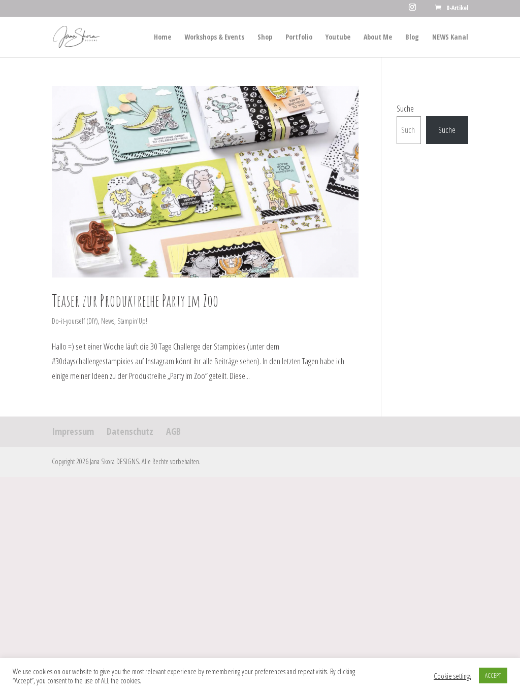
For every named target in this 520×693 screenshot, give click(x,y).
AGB (173, 431)
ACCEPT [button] (493, 675)
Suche (405, 108)
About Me (378, 37)
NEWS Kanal (450, 37)
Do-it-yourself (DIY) (75, 321)
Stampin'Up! (132, 321)
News (107, 321)
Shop (264, 37)
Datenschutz (130, 431)
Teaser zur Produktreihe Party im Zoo (135, 300)
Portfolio (298, 37)
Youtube (338, 37)
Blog (412, 37)
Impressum (73, 431)
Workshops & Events (214, 37)
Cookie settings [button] (452, 675)
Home (162, 37)
